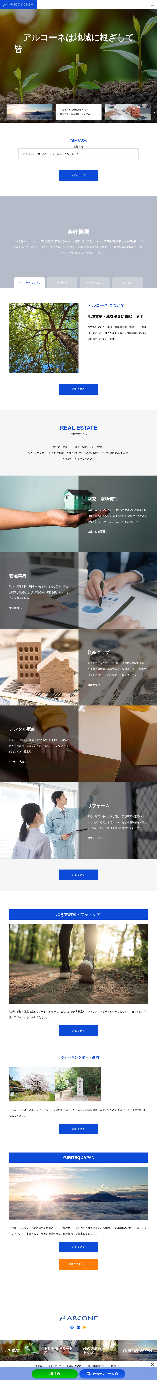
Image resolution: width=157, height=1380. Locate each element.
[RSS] (85, 1327)
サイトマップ (54, 1366)
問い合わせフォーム (100, 1374)
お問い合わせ (117, 1366)
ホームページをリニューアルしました (58, 154)
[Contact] (78, 1327)
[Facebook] (72, 1327)
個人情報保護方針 (96, 1366)
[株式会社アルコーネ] (18, 4)
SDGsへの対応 (74, 1366)
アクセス (37, 1366)
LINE (53, 1374)
